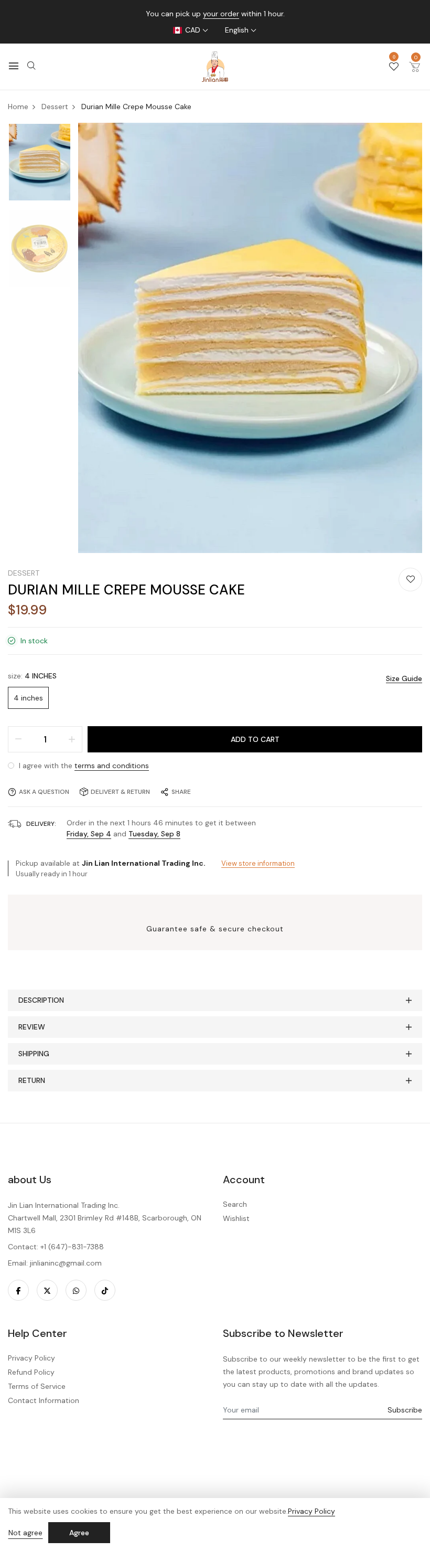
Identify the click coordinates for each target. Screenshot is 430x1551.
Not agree (25, 1532)
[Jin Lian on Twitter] (47, 1290)
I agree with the (83, 765)
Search (235, 1204)
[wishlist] (394, 67)
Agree (79, 1532)
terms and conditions (111, 765)
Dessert (23, 573)
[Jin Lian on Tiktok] (104, 1290)
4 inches (28, 698)
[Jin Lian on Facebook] (18, 1290)
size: (32, 676)
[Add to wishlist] (410, 579)
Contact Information (43, 1400)
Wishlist (236, 1218)
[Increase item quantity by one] (72, 739)
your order (221, 13)
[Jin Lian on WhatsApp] (76, 1290)
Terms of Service (37, 1386)
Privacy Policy (31, 1358)
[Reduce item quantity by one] (18, 739)
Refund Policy (31, 1372)
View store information (258, 863)
